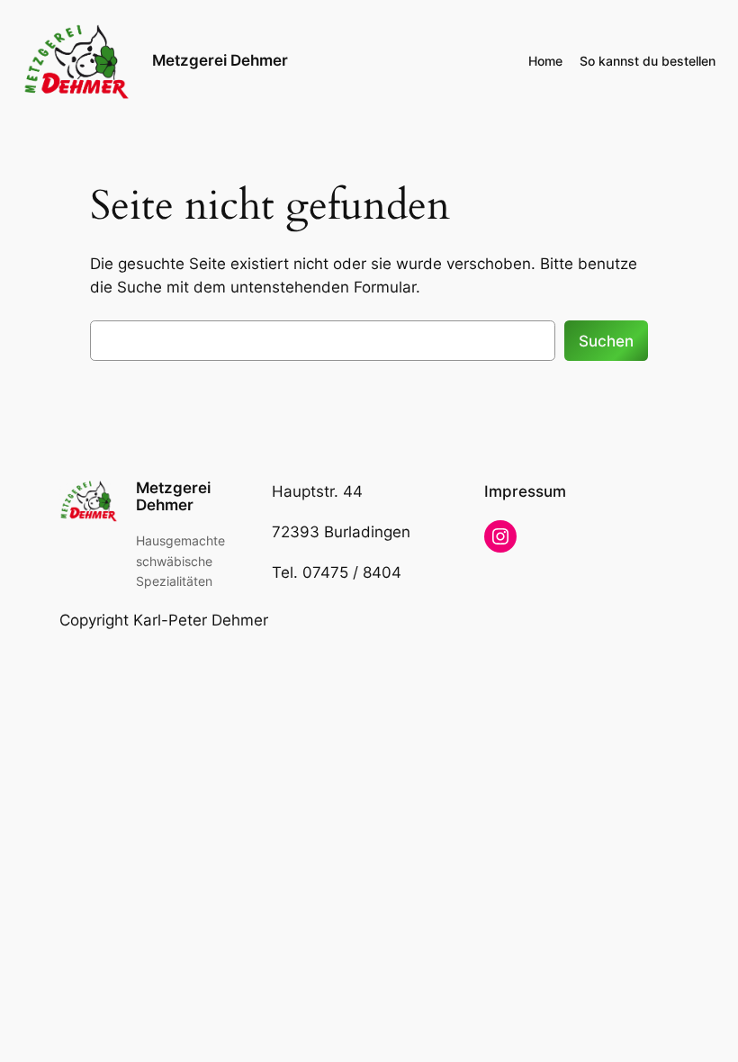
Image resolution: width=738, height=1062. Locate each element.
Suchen (606, 341)
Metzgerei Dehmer (220, 60)
